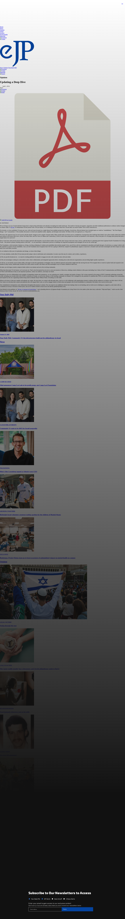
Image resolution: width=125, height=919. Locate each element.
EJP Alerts (47, 899)
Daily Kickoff (58, 899)
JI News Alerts (70, 899)
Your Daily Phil (35, 899)
